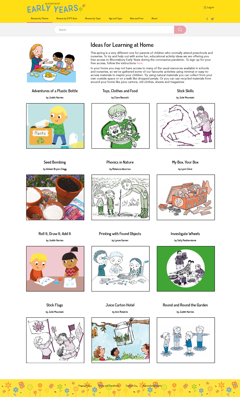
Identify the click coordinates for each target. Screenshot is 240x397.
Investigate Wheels (185, 233)
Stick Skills (185, 90)
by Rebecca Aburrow (120, 169)
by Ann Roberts (120, 311)
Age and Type (115, 18)
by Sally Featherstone (185, 240)
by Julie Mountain (185, 97)
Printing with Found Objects (120, 233)
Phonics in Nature (120, 162)
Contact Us (131, 385)
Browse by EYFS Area (66, 18)
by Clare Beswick (120, 97)
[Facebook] (207, 19)
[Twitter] (212, 19)
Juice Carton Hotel (120, 304)
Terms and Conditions (108, 385)
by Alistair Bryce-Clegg (54, 169)
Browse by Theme (39, 18)
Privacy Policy (85, 385)
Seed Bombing (55, 162)
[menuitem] (208, 18)
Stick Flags (54, 304)
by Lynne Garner (120, 240)
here (140, 63)
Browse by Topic (93, 18)
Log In (210, 7)
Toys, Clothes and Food (120, 90)
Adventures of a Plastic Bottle (55, 90)
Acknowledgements (152, 385)
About (154, 18)
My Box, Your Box (185, 162)
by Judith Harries (54, 97)
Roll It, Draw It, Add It (55, 233)
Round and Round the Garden (185, 304)
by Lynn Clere (185, 169)
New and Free (136, 18)
